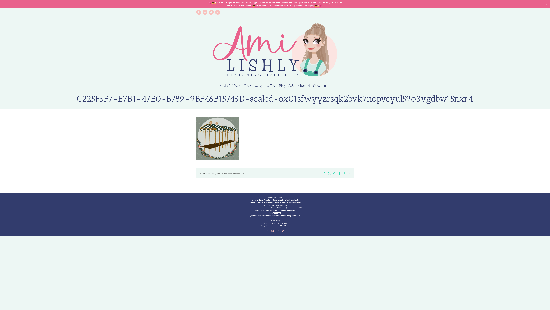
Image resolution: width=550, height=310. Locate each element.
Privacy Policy (275, 221)
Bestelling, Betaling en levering (275, 223)
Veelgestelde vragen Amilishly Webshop (275, 226)
